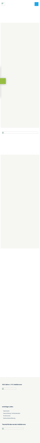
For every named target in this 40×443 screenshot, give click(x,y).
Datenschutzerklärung (9, 418)
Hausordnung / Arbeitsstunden (11, 413)
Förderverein (6, 416)
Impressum (6, 411)
